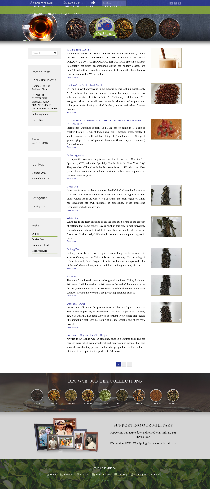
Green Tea (72, 186)
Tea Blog (122, 474)
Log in (35, 233)
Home (53, 474)
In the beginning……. (78, 155)
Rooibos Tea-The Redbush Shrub (84, 85)
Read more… (73, 77)
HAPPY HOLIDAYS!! (79, 49)
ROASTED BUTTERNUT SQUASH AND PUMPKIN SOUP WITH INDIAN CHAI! (44, 101)
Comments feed (40, 245)
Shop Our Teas (103, 474)
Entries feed (38, 239)
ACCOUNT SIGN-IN (74, 3)
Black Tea (72, 276)
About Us (68, 474)
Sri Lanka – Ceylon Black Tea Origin (87, 334)
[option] (166, 58)
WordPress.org (39, 250)
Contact (84, 474)
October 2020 (39, 172)
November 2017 (40, 178)
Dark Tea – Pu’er (76, 303)
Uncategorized (39, 206)
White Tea (72, 217)
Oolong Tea (73, 249)
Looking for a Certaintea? (147, 474)
